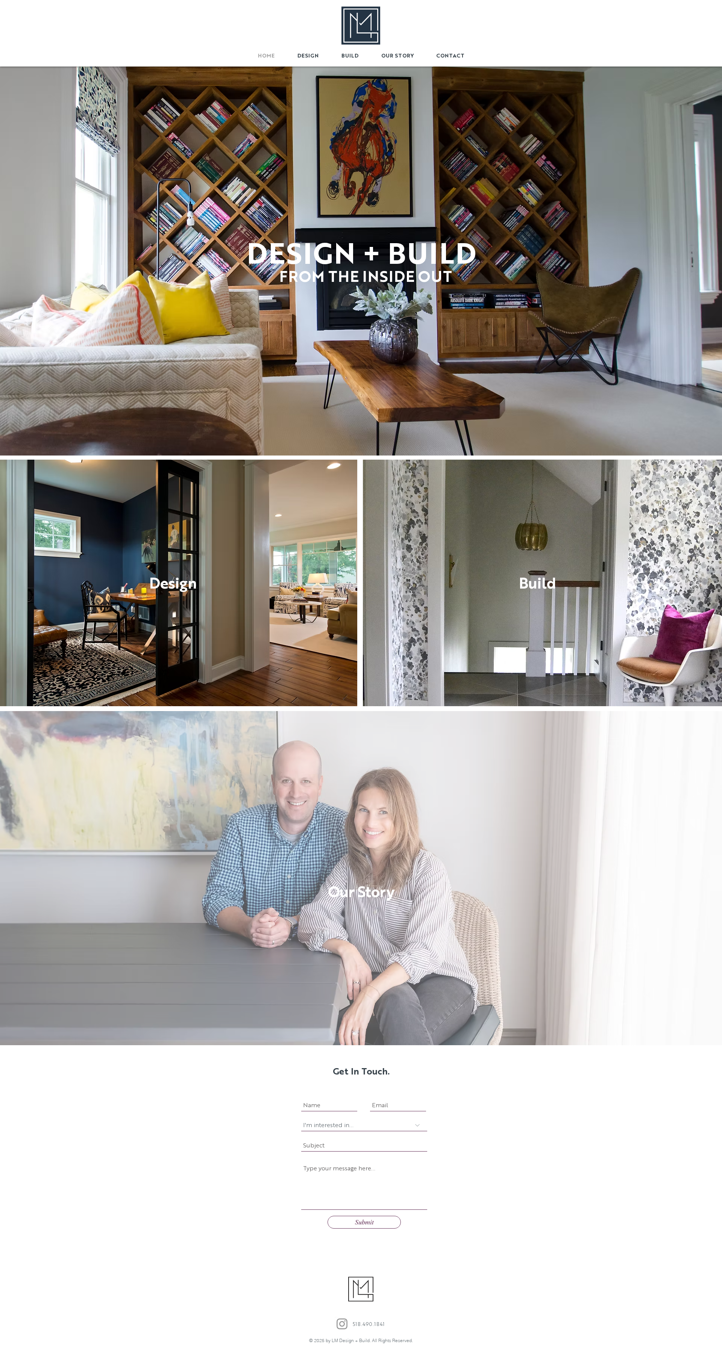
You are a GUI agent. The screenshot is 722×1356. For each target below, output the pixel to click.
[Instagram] (342, 1324)
